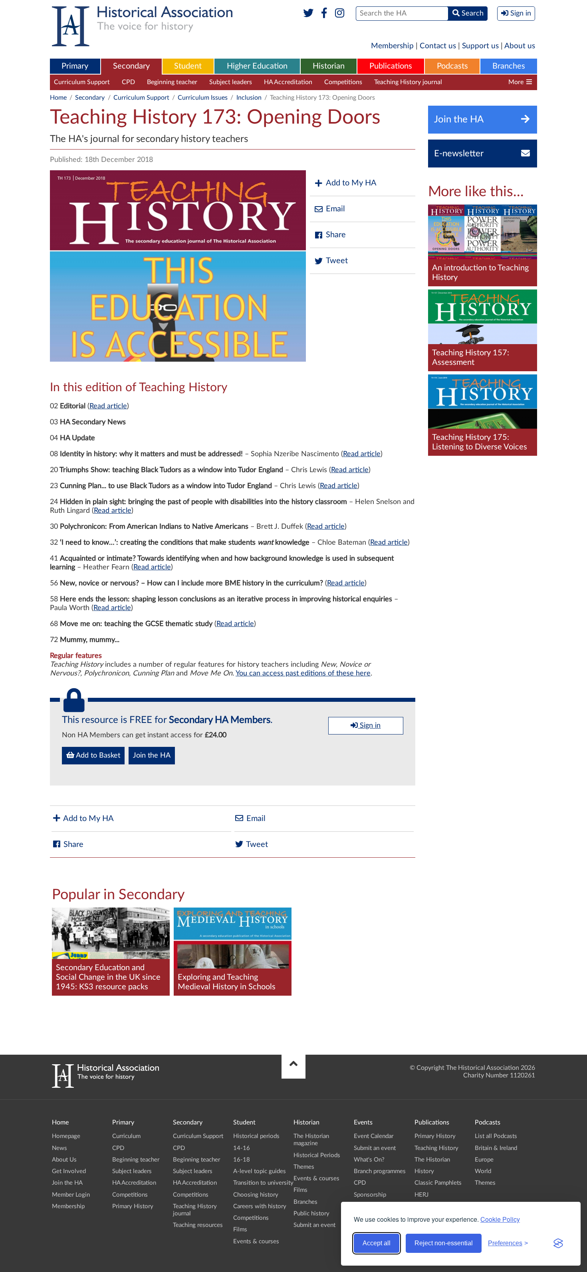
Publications (390, 66)
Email (335, 209)
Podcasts (452, 66)
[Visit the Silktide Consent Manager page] (558, 1243)
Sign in (369, 725)
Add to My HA (351, 183)
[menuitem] (75, 67)
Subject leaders (230, 82)
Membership (392, 46)
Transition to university (263, 1183)
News (59, 1148)
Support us (480, 46)
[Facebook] (324, 13)
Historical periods (256, 1136)
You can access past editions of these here (303, 673)
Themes (304, 1167)
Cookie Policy (500, 1219)
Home (58, 98)
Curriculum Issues (203, 98)
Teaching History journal (408, 82)
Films (240, 1230)
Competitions (343, 82)
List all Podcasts (496, 1136)
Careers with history (259, 1206)
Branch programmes (380, 1171)
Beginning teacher (172, 82)
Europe (484, 1160)
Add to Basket (97, 755)
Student (188, 66)
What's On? (369, 1160)
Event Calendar (373, 1136)
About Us (64, 1160)
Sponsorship (370, 1195)
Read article (108, 406)
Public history (311, 1214)
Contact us (438, 46)
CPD (128, 82)
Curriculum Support (82, 82)
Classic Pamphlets (438, 1183)
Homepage (66, 1136)
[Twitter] (308, 13)
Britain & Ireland (496, 1148)
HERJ (421, 1195)
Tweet (337, 261)
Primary (74, 66)
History (424, 1171)
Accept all (377, 1243)
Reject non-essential (443, 1243)
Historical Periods (317, 1155)
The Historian (432, 1160)
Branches (508, 66)
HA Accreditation (288, 82)
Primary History (132, 1206)
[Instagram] (340, 13)
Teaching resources (480, 82)
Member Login (71, 1195)
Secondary (131, 66)
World (483, 1171)
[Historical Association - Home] (105, 1086)
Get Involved (69, 1171)
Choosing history (255, 1195)
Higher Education (257, 66)
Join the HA (152, 755)
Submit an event (314, 1225)
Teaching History (436, 1148)
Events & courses (256, 1241)
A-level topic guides (259, 1171)
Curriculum (126, 1136)
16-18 (241, 1160)
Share (336, 235)
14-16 (241, 1148)
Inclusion (249, 98)
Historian (329, 66)
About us (519, 46)
